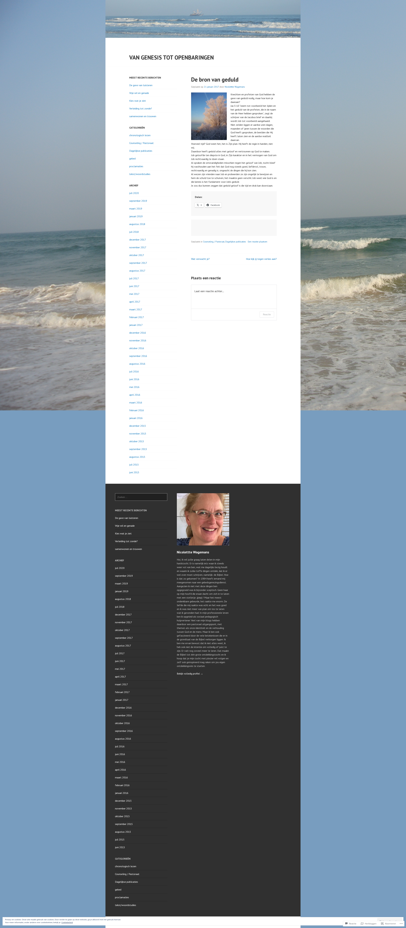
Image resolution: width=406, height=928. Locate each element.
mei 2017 (134, 293)
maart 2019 (135, 208)
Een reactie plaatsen (257, 241)
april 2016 (134, 394)
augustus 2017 (137, 270)
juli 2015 (134, 464)
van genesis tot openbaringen (171, 57)
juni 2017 (134, 286)
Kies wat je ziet (137, 100)
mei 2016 (134, 387)
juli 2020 (134, 193)
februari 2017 (136, 317)
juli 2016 (134, 371)
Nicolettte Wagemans (235, 86)
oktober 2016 (136, 348)
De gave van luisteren (140, 85)
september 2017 (138, 262)
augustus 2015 (137, 456)
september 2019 (138, 200)
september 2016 (138, 356)
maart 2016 (135, 402)
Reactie (267, 314)
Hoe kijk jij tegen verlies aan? (261, 258)
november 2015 (137, 433)
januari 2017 (136, 324)
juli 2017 (134, 278)
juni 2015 (134, 472)
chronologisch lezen (140, 135)
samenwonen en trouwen (142, 116)
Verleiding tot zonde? (140, 108)
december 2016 (137, 332)
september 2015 (138, 449)
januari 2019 (136, 216)
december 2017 (137, 239)
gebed (132, 158)
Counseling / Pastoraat (213, 241)
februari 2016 (136, 410)
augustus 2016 (137, 363)
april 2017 (134, 301)
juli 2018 (134, 231)
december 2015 (137, 425)
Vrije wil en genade (139, 93)
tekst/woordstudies (139, 174)
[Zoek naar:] (141, 497)
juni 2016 (134, 379)
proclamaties (136, 166)
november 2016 (137, 340)
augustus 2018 (137, 224)
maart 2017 (135, 309)
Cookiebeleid (67, 922)
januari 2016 (136, 418)
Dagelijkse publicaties (235, 241)
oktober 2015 (136, 441)
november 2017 (137, 247)
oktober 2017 (136, 255)
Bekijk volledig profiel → (190, 673)
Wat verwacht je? (200, 258)
